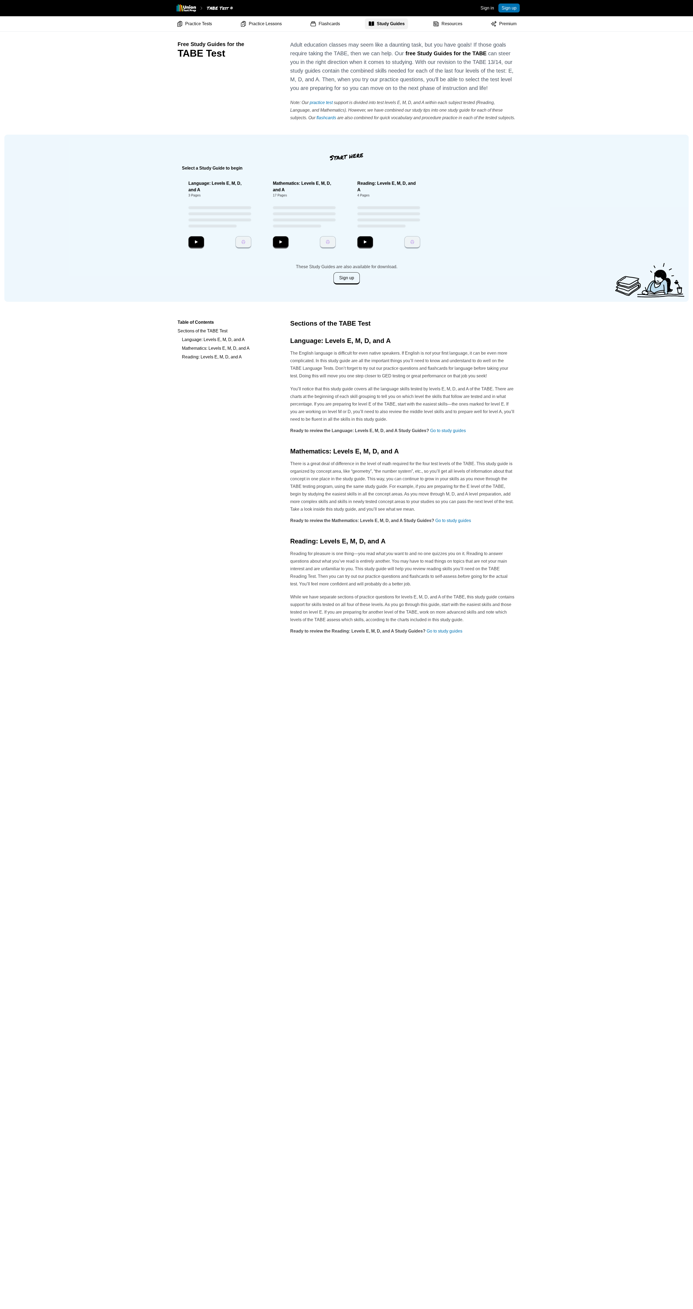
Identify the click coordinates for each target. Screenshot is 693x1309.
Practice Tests (198, 23)
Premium (508, 23)
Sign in (487, 8)
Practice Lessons (265, 23)
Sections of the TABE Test (202, 331)
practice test (321, 102)
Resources (452, 23)
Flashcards (329, 23)
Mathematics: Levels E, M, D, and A (216, 348)
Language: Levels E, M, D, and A (213, 339)
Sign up (509, 8)
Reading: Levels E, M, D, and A (212, 357)
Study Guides (391, 23)
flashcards (326, 117)
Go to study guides (448, 430)
